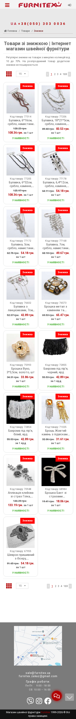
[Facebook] (47, 701)
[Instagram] (39, 701)
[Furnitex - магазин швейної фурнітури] (38, 5)
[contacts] (38, 645)
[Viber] (30, 701)
